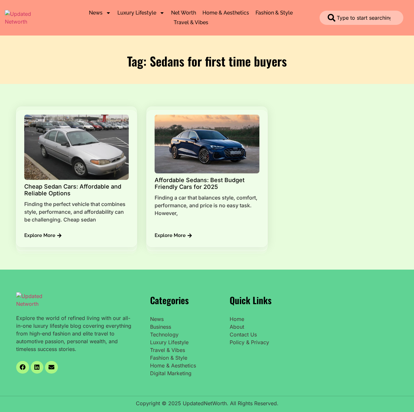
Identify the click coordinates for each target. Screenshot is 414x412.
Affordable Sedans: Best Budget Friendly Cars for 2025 (200, 184)
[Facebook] (22, 367)
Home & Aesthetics (225, 13)
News (96, 13)
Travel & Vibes (191, 22)
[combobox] (361, 18)
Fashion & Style (274, 13)
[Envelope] (51, 367)
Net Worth (183, 13)
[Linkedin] (37, 367)
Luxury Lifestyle (136, 13)
